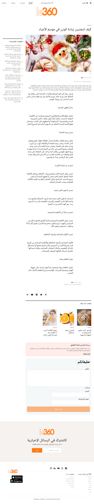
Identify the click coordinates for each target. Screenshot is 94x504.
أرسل (37, 450)
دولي (90, 491)
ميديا (90, 485)
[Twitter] (62, 468)
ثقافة (90, 483)
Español (4, 3)
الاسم (87, 391)
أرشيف (72, 487)
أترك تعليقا (58, 409)
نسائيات (89, 25)
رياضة (89, 487)
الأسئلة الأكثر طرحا (70, 478)
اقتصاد (89, 478)
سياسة (89, 476)
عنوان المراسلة (83, 399)
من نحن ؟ (72, 476)
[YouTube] (58, 468)
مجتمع (89, 481)
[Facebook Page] (66, 468)
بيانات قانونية (71, 483)
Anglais (13, 3)
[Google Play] (16, 480)
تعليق (87, 369)
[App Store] (17, 477)
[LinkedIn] (55, 468)
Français (22, 3)
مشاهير (89, 489)
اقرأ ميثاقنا (86, 354)
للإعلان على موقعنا (69, 481)
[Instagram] (51, 468)
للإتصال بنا (71, 485)
